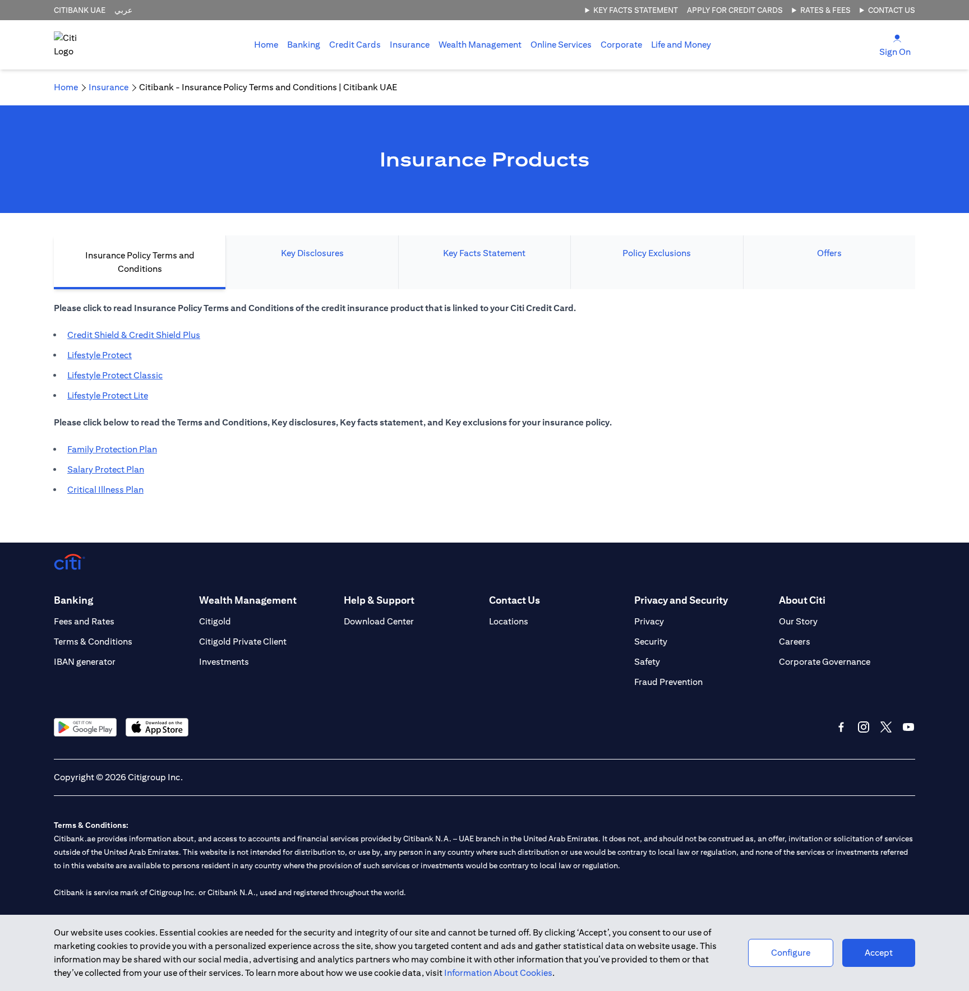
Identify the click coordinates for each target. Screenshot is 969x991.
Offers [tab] (829, 253)
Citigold (215, 621)
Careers (794, 641)
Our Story (798, 621)
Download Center (379, 621)
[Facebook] (841, 727)
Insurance (410, 44)
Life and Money (681, 44)
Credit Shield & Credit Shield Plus (133, 335)
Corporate (621, 44)
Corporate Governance (824, 661)
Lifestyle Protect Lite (107, 395)
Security (650, 641)
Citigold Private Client (243, 641)
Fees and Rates (84, 621)
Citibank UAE (79, 10)
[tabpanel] (484, 404)
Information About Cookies (498, 972)
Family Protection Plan (112, 449)
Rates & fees (825, 10)
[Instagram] (863, 727)
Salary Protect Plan (105, 469)
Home (266, 44)
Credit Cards (355, 44)
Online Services (561, 44)
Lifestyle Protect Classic (115, 375)
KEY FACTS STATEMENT (635, 10)
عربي (123, 10)
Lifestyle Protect (99, 355)
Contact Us (891, 10)
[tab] (303, 44)
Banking (303, 44)
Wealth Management (480, 44)
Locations (508, 621)
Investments (224, 661)
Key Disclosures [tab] (312, 253)
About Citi (802, 600)
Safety (647, 661)
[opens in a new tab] (85, 727)
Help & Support (379, 600)
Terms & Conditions (93, 641)
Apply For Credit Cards (735, 10)
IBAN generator (85, 661)
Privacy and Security (681, 600)
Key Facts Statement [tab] (484, 253)
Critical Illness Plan (105, 489)
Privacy (649, 621)
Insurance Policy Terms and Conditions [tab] (140, 262)
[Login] (897, 38)
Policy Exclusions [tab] (656, 253)
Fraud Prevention (668, 682)
